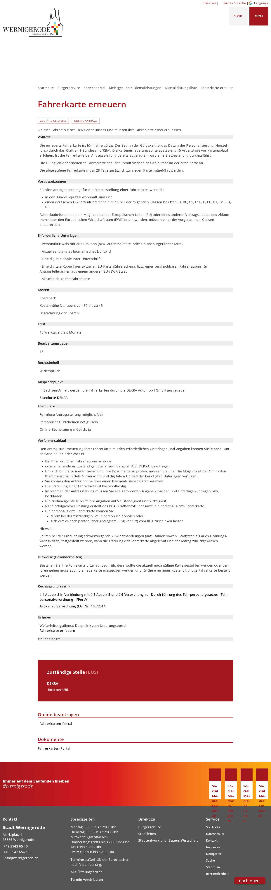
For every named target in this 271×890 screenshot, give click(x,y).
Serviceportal (94, 88)
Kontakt (212, 840)
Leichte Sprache (234, 3)
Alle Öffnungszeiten (87, 872)
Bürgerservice (68, 88)
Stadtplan (213, 867)
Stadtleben (147, 833)
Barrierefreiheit (217, 874)
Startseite (46, 88)
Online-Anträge (85, 120)
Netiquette (214, 854)
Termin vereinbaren (87, 879)
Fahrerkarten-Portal (54, 748)
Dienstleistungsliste (181, 88)
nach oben (249, 880)
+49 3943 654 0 (15, 846)
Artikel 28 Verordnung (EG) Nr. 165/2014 (72, 606)
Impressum (214, 847)
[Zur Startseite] (34, 22)
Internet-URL (58, 689)
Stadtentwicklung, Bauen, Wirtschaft (168, 840)
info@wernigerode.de (21, 858)
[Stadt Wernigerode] (34, 842)
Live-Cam (209, 3)
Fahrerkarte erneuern (57, 630)
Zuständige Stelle (53, 120)
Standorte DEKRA (54, 397)
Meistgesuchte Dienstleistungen (135, 88)
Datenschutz (215, 834)
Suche (210, 860)
